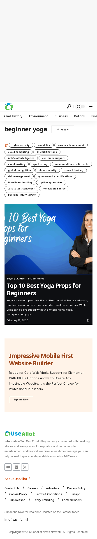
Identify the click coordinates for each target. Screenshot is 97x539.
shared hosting (73, 170)
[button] (69, 106)
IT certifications (47, 152)
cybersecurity (21, 145)
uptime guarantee (51, 182)
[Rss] (24, 467)
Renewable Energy (54, 188)
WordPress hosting (20, 182)
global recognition (19, 170)
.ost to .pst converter (21, 188)
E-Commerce (36, 278)
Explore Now (21, 399)
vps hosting (40, 164)
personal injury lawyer (22, 194)
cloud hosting (16, 164)
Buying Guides (16, 278)
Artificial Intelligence (21, 158)
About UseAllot (16, 478)
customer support (53, 158)
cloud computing (18, 152)
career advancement (71, 145)
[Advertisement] (48, 50)
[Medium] (16, 467)
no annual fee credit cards (71, 164)
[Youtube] (8, 467)
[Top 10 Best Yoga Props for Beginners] (48, 239)
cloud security (47, 170)
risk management (19, 176)
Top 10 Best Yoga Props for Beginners (44, 289)
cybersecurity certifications (55, 176)
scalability (43, 145)
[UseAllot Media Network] (9, 106)
